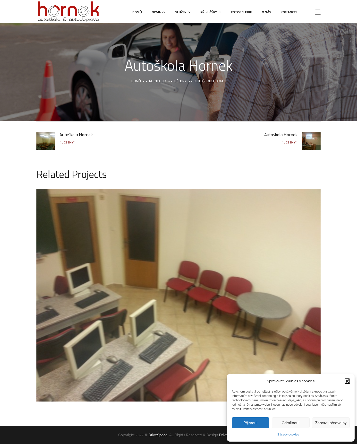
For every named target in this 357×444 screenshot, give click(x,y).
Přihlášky (208, 12)
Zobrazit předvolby (331, 423)
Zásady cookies (288, 434)
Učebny (180, 81)
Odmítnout (291, 423)
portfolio (157, 81)
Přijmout (251, 423)
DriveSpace (158, 435)
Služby (181, 12)
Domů (137, 12)
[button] (347, 381)
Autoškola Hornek (178, 289)
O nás (266, 12)
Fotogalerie (241, 12)
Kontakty (289, 12)
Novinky (158, 12)
